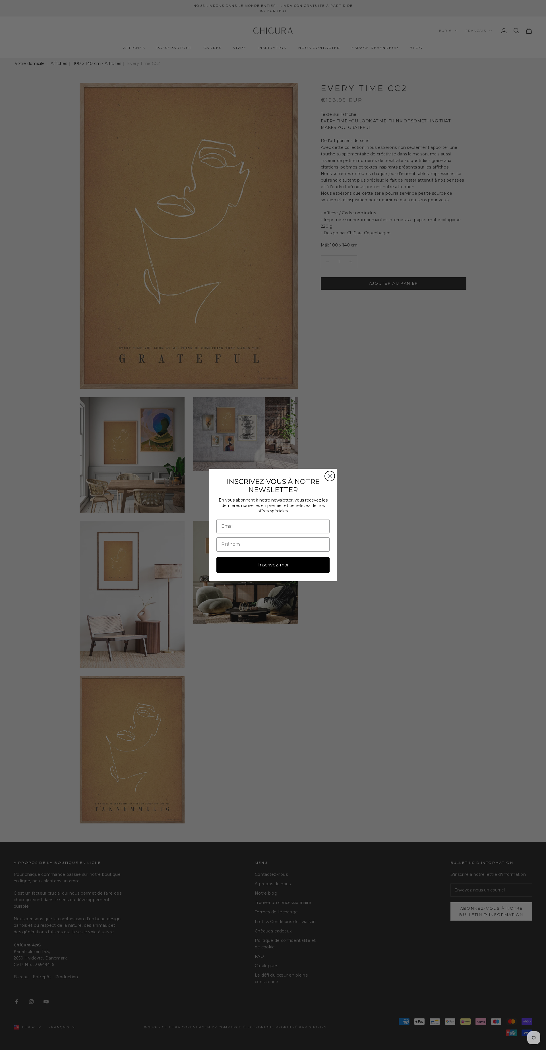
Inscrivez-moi (273, 565)
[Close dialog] (330, 476)
